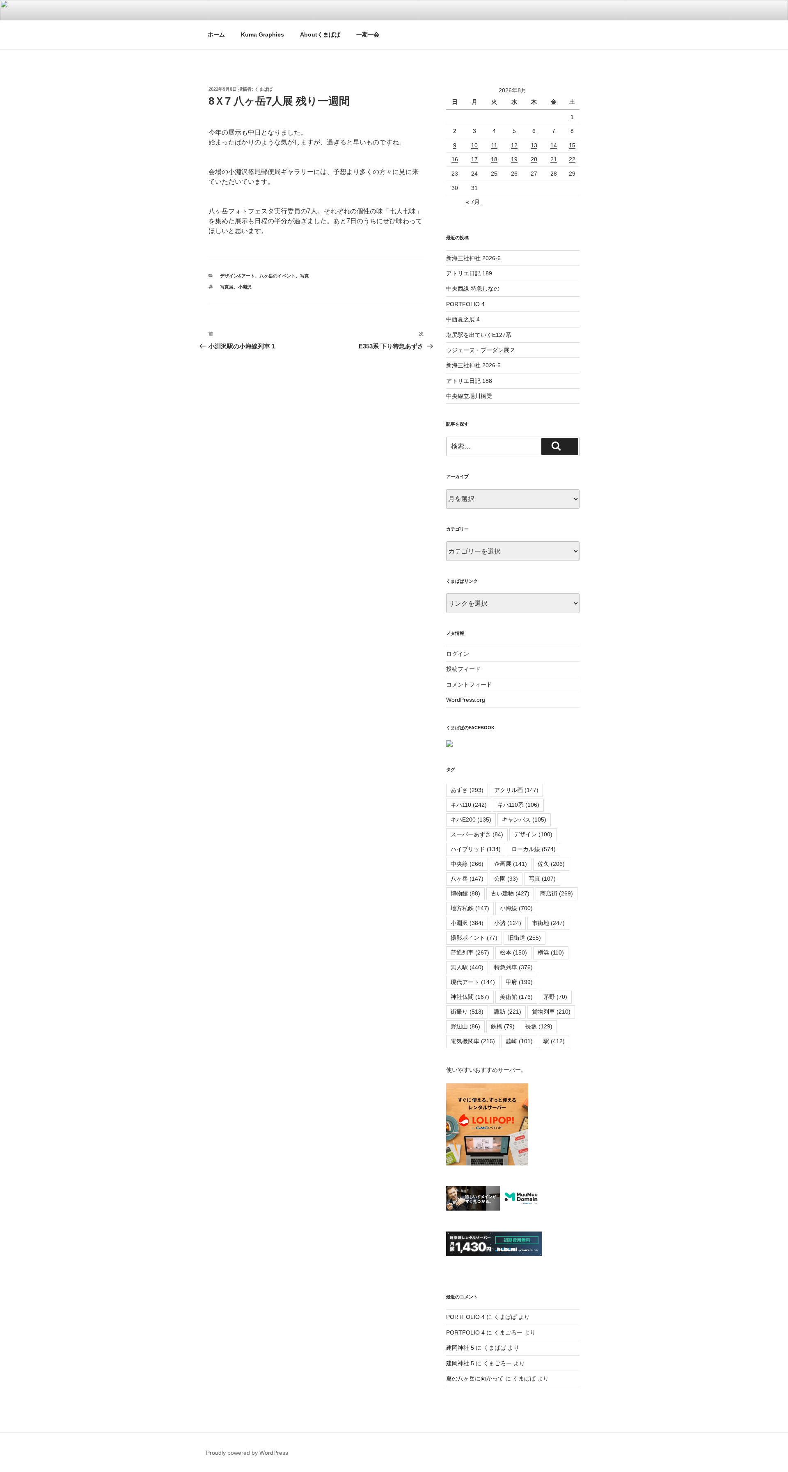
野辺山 (465, 1026)
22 (572, 159)
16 (454, 159)
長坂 (538, 1026)
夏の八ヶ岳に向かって (475, 1378)
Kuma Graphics (262, 34)
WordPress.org (465, 699)
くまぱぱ (263, 89)
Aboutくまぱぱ (320, 34)
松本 (513, 952)
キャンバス (524, 819)
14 (553, 145)
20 (534, 159)
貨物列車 (551, 1011)
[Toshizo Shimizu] (449, 745)
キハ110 (469, 804)
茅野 (555, 997)
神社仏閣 (470, 997)
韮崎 (519, 1041)
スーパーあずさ (477, 834)
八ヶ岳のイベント (277, 275)
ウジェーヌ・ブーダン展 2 (480, 350)
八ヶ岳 (467, 878)
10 (474, 145)
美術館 (516, 997)
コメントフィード (469, 684)
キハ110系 (518, 804)
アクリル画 (516, 790)
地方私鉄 (470, 908)
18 (494, 159)
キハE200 (471, 819)
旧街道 (524, 937)
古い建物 (510, 893)
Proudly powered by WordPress (247, 1452)
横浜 (551, 952)
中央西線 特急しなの (472, 288)
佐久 (551, 864)
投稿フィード (463, 669)
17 (474, 159)
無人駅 (467, 967)
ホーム (216, 34)
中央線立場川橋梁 (469, 396)
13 (534, 145)
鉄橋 (503, 1026)
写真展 (227, 286)
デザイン (533, 834)
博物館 (465, 893)
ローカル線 (533, 849)
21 (553, 159)
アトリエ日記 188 (469, 381)
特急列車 (513, 967)
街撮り (467, 1011)
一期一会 (367, 34)
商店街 (556, 893)
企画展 (510, 864)
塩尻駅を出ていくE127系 (478, 335)
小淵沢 (245, 286)
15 (572, 145)
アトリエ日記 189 (469, 273)
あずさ (467, 790)
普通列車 (470, 952)
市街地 (548, 923)
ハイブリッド (476, 849)
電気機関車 (473, 1041)
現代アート (473, 982)
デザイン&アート (237, 275)
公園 (506, 878)
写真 (304, 275)
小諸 (507, 923)
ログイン (457, 653)
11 (494, 145)
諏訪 (507, 1011)
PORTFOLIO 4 (465, 304)
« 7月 (473, 202)
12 (514, 145)
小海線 (516, 908)
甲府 (519, 982)
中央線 (467, 864)
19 (514, 159)
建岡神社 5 (460, 1347)
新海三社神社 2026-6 (473, 258)
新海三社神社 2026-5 (473, 365)
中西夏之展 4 (463, 319)
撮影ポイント (474, 937)
